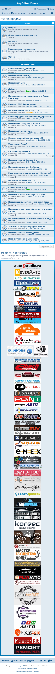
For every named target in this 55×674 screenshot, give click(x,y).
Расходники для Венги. (19, 151)
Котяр (28, 126)
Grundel (29, 169)
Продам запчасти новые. (20, 131)
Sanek (28, 91)
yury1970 (29, 133)
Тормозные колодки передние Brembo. (26, 226)
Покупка (12, 27)
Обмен (11, 57)
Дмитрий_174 (31, 106)
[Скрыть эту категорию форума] (53, 23)
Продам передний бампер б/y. (22, 160)
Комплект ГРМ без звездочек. (22, 104)
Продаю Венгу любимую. (20, 76)
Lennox (28, 222)
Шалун (28, 100)
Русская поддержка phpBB (27, 668)
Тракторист (30, 235)
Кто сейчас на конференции (14, 253)
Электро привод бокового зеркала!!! (25, 138)
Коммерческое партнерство (21, 49)
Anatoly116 (30, 241)
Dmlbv (28, 162)
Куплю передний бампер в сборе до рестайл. (29, 117)
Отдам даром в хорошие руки (22, 35)
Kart (27, 118)
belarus (28, 78)
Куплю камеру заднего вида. (21, 68)
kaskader (29, 112)
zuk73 (28, 146)
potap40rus (30, 140)
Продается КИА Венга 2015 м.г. (22, 180)
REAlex (28, 213)
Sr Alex (28, 182)
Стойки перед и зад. (17, 188)
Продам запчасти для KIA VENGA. (24, 124)
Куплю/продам (11, 18)
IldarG (28, 85)
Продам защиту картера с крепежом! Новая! (29, 202)
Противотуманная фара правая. (23, 239)
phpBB (22, 666)
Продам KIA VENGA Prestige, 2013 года (26, 195)
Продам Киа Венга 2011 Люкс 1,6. (23, 110)
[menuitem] (8, 9)
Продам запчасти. (16, 83)
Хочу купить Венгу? (17, 144)
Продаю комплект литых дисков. (24, 233)
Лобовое (12, 89)
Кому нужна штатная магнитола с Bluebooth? (29, 173)
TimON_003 (30, 153)
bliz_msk (29, 228)
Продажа (12, 41)
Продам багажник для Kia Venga (23, 167)
